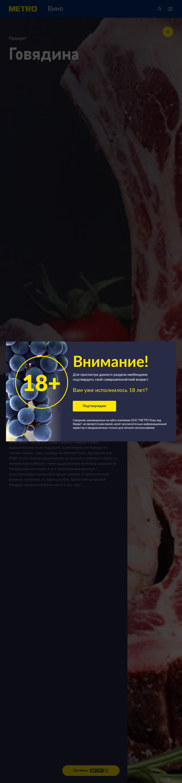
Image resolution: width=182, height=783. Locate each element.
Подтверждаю (94, 406)
